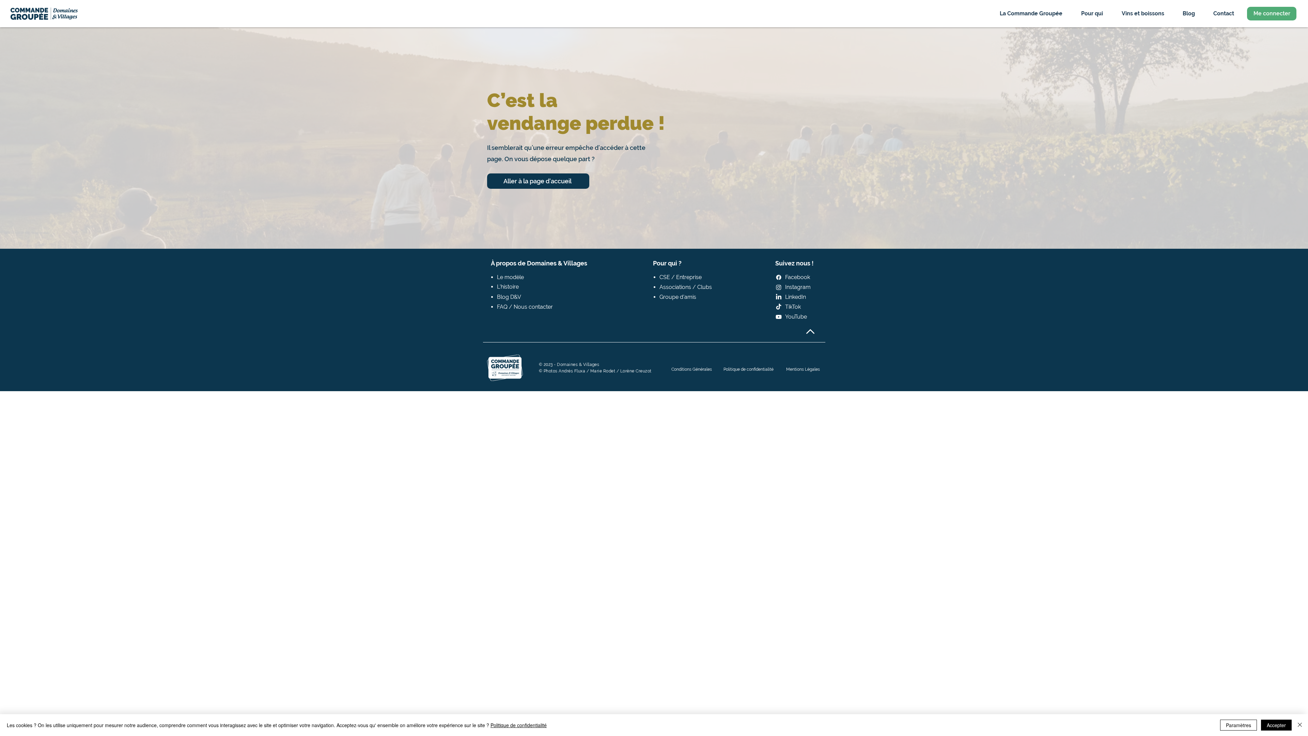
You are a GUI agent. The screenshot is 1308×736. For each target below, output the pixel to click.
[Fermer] (1300, 725)
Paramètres (1238, 725)
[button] (1031, 13)
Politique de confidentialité (518, 725)
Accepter (1276, 725)
